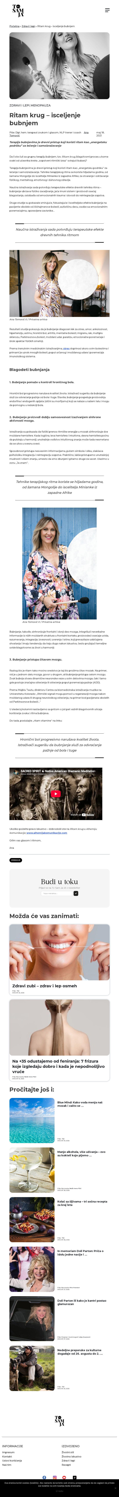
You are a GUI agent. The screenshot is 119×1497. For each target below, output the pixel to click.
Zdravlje (15, 860)
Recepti (66, 1465)
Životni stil (68, 1452)
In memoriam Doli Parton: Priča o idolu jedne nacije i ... (80, 1253)
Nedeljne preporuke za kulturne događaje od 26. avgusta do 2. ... (80, 1352)
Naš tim (6, 1465)
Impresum (8, 1452)
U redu (59, 1491)
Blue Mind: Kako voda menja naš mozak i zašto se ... (79, 1104)
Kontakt (7, 1456)
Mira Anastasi (75, 1288)
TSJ (18, 991)
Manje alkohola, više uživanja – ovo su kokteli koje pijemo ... (81, 1153)
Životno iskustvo (71, 1456)
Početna (14, 26)
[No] (115, 1488)
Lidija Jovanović (84, 1337)
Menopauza (41, 105)
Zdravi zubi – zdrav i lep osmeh (44, 985)
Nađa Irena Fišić (30, 1077)
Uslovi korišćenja (12, 1460)
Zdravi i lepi (28, 26)
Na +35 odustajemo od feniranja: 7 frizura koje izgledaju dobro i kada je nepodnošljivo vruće (58, 1066)
